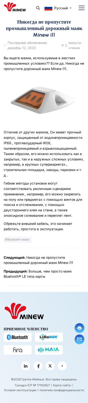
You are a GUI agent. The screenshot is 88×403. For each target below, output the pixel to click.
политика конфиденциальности (62, 390)
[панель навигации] (80, 8)
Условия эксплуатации (20, 390)
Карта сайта (62, 385)
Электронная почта (79, 339)
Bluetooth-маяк (18, 239)
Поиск (38, 8)
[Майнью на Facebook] (37, 365)
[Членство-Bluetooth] (18, 337)
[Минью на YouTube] (62, 365)
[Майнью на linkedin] (25, 365)
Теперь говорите (79, 328)
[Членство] (49, 350)
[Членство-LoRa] (49, 337)
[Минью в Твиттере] (50, 365)
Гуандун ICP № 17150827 (32, 385)
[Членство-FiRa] (18, 350)
